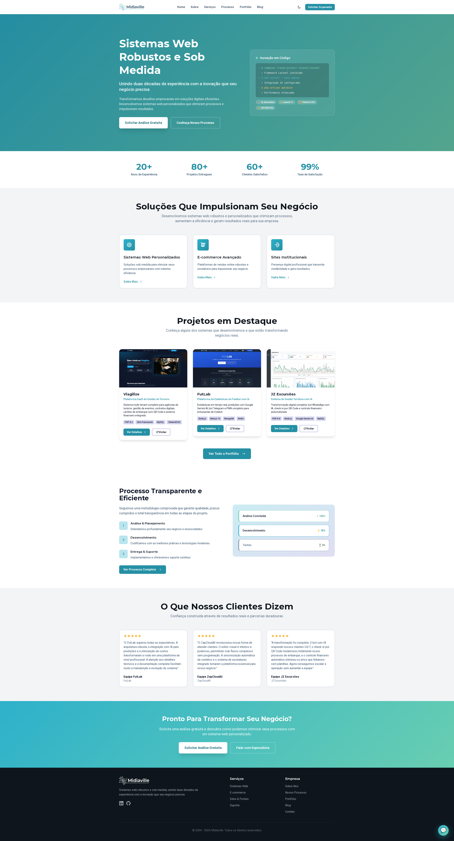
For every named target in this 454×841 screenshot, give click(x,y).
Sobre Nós (291, 786)
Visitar (163, 432)
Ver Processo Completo (139, 569)
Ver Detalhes (134, 432)
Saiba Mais (131, 281)
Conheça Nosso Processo (195, 123)
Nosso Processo (295, 792)
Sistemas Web (239, 786)
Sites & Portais (239, 799)
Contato (290, 811)
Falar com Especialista (252, 748)
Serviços (210, 7)
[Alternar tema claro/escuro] (299, 7)
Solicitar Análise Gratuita (143, 123)
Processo (227, 7)
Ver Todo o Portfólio (224, 453)
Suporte (235, 805)
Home (181, 7)
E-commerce (238, 792)
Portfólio (245, 7)
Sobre (194, 7)
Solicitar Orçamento (320, 7)
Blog (260, 7)
